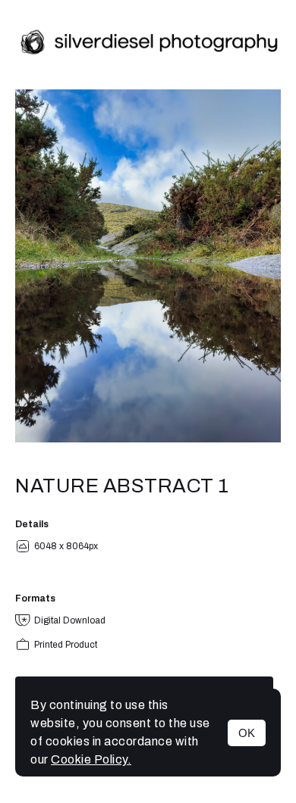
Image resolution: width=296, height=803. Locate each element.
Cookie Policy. (91, 759)
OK (246, 732)
